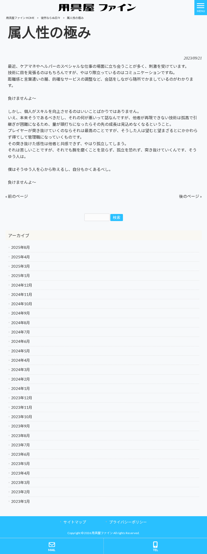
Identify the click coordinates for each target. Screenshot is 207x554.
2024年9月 (20, 313)
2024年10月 (21, 303)
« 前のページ (16, 196)
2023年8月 (20, 435)
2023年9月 (20, 426)
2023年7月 (20, 445)
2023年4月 (20, 473)
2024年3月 (20, 369)
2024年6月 (20, 341)
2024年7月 (20, 332)
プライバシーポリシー (128, 522)
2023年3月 (20, 482)
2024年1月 (20, 388)
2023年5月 (20, 463)
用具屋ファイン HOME (20, 17)
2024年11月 (21, 294)
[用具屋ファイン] (97, 7)
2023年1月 (20, 501)
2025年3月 (20, 266)
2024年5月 (20, 351)
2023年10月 (21, 416)
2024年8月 (20, 322)
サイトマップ (74, 522)
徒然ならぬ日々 (50, 17)
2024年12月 (21, 285)
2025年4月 (20, 257)
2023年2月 (20, 491)
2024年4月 (20, 360)
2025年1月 (20, 275)
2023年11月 (21, 407)
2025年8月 (20, 247)
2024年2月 (20, 379)
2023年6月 (20, 454)
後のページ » (190, 196)
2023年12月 (21, 397)
